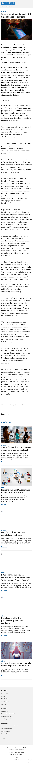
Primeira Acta (4, 699)
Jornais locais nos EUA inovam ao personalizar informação (15, 491)
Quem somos (4, 693)
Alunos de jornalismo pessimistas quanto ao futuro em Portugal (16, 448)
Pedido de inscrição (6, 716)
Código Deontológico (6, 728)
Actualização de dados (7, 719)
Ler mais (4, 462)
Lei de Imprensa (5, 731)
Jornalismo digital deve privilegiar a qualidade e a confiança (13, 620)
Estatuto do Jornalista (7, 733)
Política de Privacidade (16, 752)
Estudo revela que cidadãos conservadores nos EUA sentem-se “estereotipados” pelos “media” (16, 577)
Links (16, 757)
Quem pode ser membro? (8, 713)
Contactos (16, 759)
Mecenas (3, 704)
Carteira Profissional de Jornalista (10, 726)
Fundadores (4, 711)
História (3, 696)
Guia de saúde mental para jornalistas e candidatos (13, 533)
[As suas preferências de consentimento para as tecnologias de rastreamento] (30, 761)
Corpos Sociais (5, 701)
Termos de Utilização (16, 755)
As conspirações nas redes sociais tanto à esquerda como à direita (16, 664)
